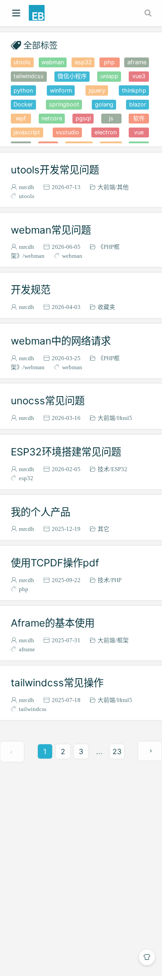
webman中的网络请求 (61, 341)
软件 (139, 118)
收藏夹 (106, 307)
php (109, 62)
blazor (137, 104)
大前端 (106, 187)
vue (139, 132)
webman (52, 62)
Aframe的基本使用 (52, 623)
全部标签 (40, 45)
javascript (27, 132)
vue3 (138, 76)
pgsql (83, 118)
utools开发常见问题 (55, 169)
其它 (103, 529)
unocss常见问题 (48, 400)
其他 (123, 187)
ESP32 (119, 469)
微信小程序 (72, 76)
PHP (116, 580)
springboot (64, 104)
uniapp (109, 76)
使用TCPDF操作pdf (55, 562)
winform (61, 90)
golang (104, 104)
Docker (23, 104)
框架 (123, 640)
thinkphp (134, 90)
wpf (21, 118)
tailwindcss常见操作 (57, 682)
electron (105, 132)
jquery (97, 90)
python (23, 90)
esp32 (83, 62)
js (111, 118)
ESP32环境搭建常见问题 (66, 452)
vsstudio (67, 132)
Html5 (124, 418)
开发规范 (30, 289)
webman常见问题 (51, 230)
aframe (136, 62)
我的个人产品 (40, 512)
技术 (103, 469)
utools (22, 62)
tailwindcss (29, 76)
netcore (51, 118)
